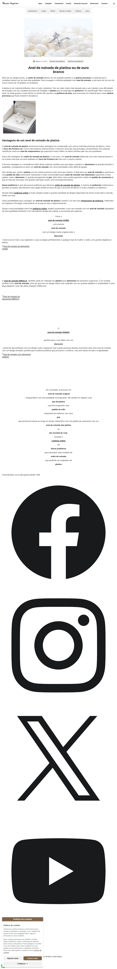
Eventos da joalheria (57, 61)
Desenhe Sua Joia (80, 3)
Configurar (21, 963)
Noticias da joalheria (75, 61)
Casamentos (32, 11)
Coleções (48, 3)
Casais (43, 11)
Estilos (52, 11)
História (78, 11)
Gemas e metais (65, 11)
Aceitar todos (32, 958)
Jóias (40, 3)
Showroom (94, 3)
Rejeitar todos (12, 958)
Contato (104, 3)
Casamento (58, 3)
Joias (87, 11)
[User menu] (114, 3)
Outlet (68, 3)
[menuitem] (40, 3)
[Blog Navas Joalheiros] (10, 3)
